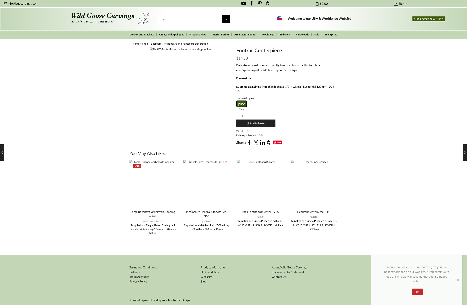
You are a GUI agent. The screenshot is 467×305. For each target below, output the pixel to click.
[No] (458, 280)
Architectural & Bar (245, 34)
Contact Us (279, 276)
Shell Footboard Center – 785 (260, 211)
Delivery (135, 272)
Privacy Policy (138, 281)
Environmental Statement (288, 272)
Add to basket (257, 123)
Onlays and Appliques (171, 34)
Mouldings (268, 34)
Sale (316, 34)
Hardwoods (302, 34)
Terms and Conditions (143, 267)
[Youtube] (243, 3)
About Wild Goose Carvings (289, 267)
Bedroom (284, 34)
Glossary (206, 276)
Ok (417, 292)
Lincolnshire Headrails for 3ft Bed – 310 (207, 214)
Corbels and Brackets (142, 34)
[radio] (241, 104)
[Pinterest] (260, 3)
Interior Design (220, 34)
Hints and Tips (210, 272)
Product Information (214, 267)
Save (279, 142)
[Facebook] (251, 3)
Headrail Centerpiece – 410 (314, 211)
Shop (145, 43)
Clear (242, 109)
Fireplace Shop (197, 34)
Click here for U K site (428, 19)
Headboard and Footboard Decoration (186, 43)
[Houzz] (268, 3)
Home (135, 43)
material (242, 98)
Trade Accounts (139, 276)
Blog (203, 281)
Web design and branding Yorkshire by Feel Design (161, 300)
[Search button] (226, 19)
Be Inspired (331, 34)
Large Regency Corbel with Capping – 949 (153, 214)
